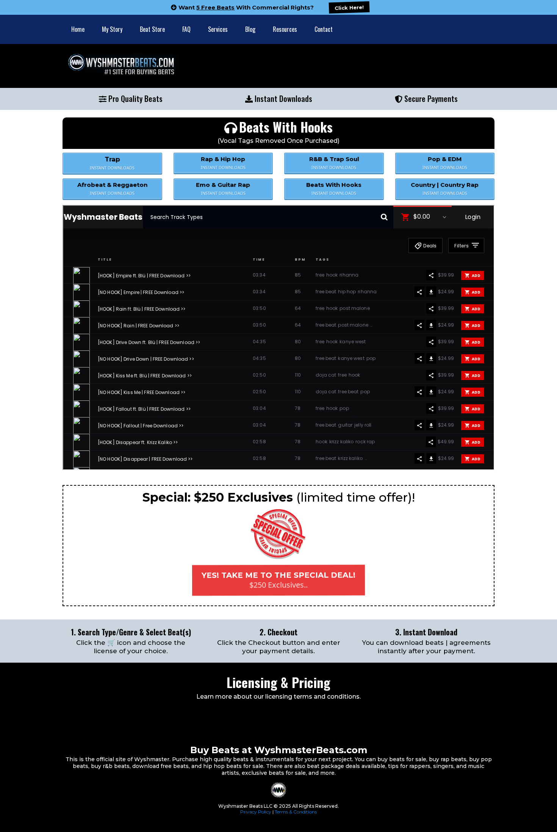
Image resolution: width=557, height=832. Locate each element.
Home (77, 29)
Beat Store (152, 29)
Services (218, 29)
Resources (285, 29)
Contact (323, 29)
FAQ (186, 29)
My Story (112, 29)
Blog (250, 29)
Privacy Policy (255, 812)
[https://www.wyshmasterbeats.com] (222, 65)
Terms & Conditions (296, 812)
